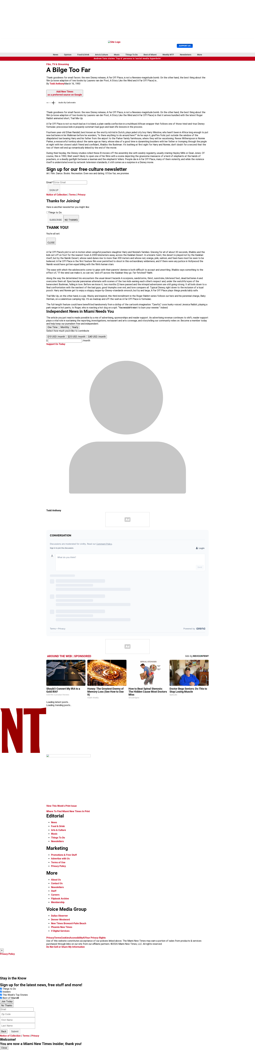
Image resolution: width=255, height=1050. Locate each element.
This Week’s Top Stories (15, 994)
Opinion (67, 54)
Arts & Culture (101, 54)
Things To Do (131, 54)
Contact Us (57, 883)
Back (3, 1031)
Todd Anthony (57, 83)
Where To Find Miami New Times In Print (68, 811)
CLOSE (51, 242)
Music (117, 54)
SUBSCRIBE (55, 220)
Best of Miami (150, 54)
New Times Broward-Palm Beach (68, 923)
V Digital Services (60, 931)
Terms (72, 194)
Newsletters (185, 54)
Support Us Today (55, 344)
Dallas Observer (59, 915)
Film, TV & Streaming (57, 64)
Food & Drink (83, 54)
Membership (57, 902)
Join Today (7, 1001)
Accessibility (76, 937)
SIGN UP (53, 190)
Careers (55, 894)
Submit (15, 1031)
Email (49, 182)
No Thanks (6, 1005)
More (199, 54)
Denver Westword (60, 919)
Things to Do (9, 988)
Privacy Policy (58, 866)
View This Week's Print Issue (61, 805)
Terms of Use (58, 862)
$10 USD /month (56, 336)
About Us (56, 879)
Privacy (81, 194)
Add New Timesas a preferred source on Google (65, 93)
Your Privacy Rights (95, 937)
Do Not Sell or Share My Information (65, 946)
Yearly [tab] (75, 327)
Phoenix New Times (61, 927)
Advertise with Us (60, 858)
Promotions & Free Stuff (64, 854)
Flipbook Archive (60, 898)
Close (4, 1047)
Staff (53, 891)
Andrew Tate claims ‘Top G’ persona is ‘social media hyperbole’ (127, 58)
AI (84, 937)
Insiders (7, 991)
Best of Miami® (11, 998)
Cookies (65, 937)
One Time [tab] (53, 327)
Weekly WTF (168, 54)
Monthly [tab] (65, 327)
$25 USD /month (76, 336)
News (55, 54)
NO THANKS (71, 220)
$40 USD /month (97, 336)
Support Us (185, 46)
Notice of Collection (56, 194)
